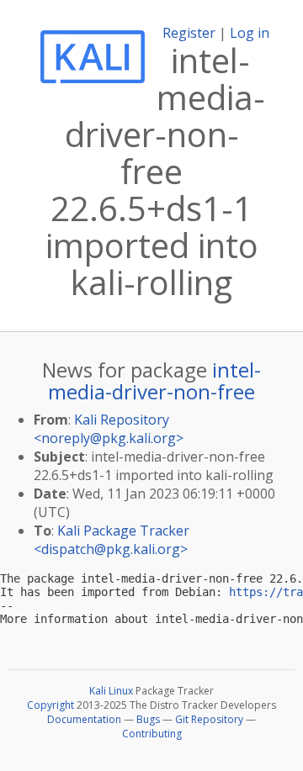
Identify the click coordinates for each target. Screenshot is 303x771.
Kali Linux (111, 691)
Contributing (152, 733)
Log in (249, 33)
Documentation (84, 719)
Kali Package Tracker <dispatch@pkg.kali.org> (111, 539)
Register (188, 33)
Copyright (50, 705)
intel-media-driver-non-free (154, 380)
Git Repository (209, 719)
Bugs (148, 719)
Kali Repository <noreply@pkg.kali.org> (108, 428)
